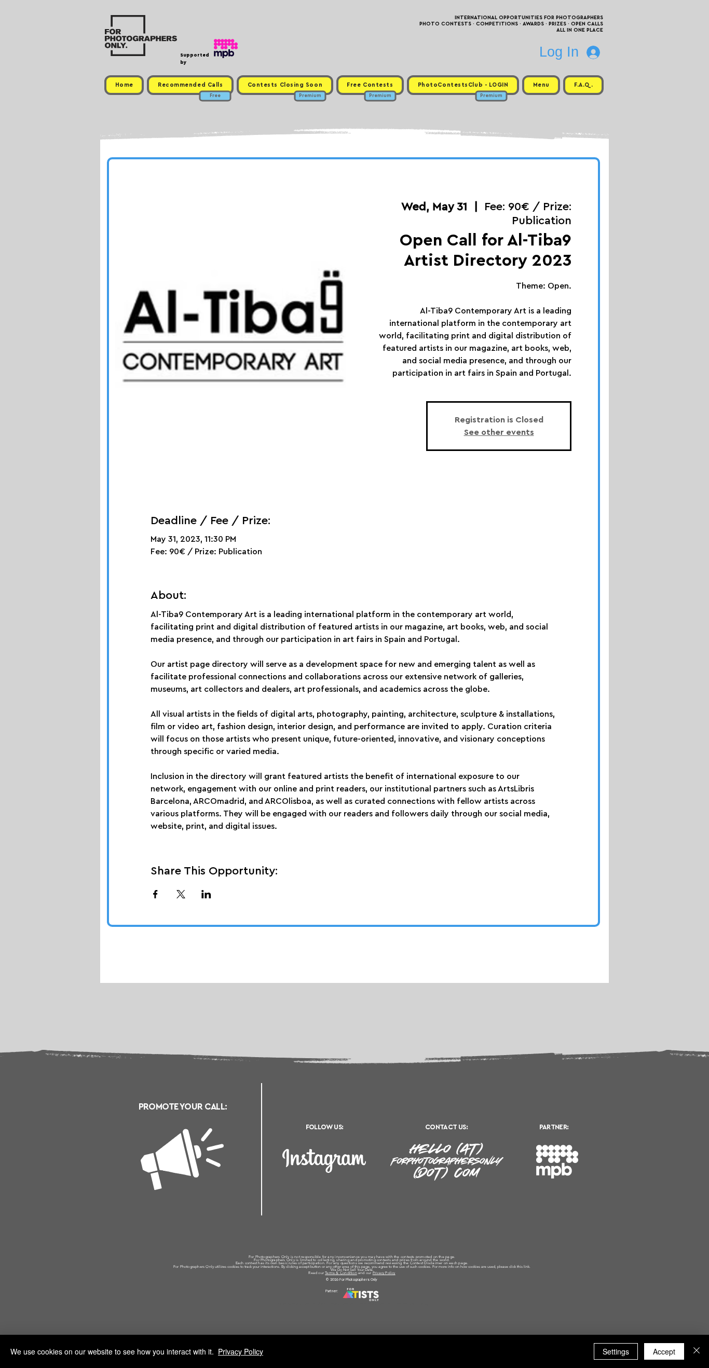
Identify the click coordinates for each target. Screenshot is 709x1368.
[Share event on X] (181, 894)
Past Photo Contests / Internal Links (389, 1303)
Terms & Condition (341, 1272)
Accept (664, 1351)
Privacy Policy (384, 1272)
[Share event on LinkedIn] (206, 894)
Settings (616, 1351)
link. (527, 1266)
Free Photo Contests (338, 1303)
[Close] (696, 1351)
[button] (541, 85)
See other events (499, 432)
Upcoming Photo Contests (296, 1303)
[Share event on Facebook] (155, 894)
